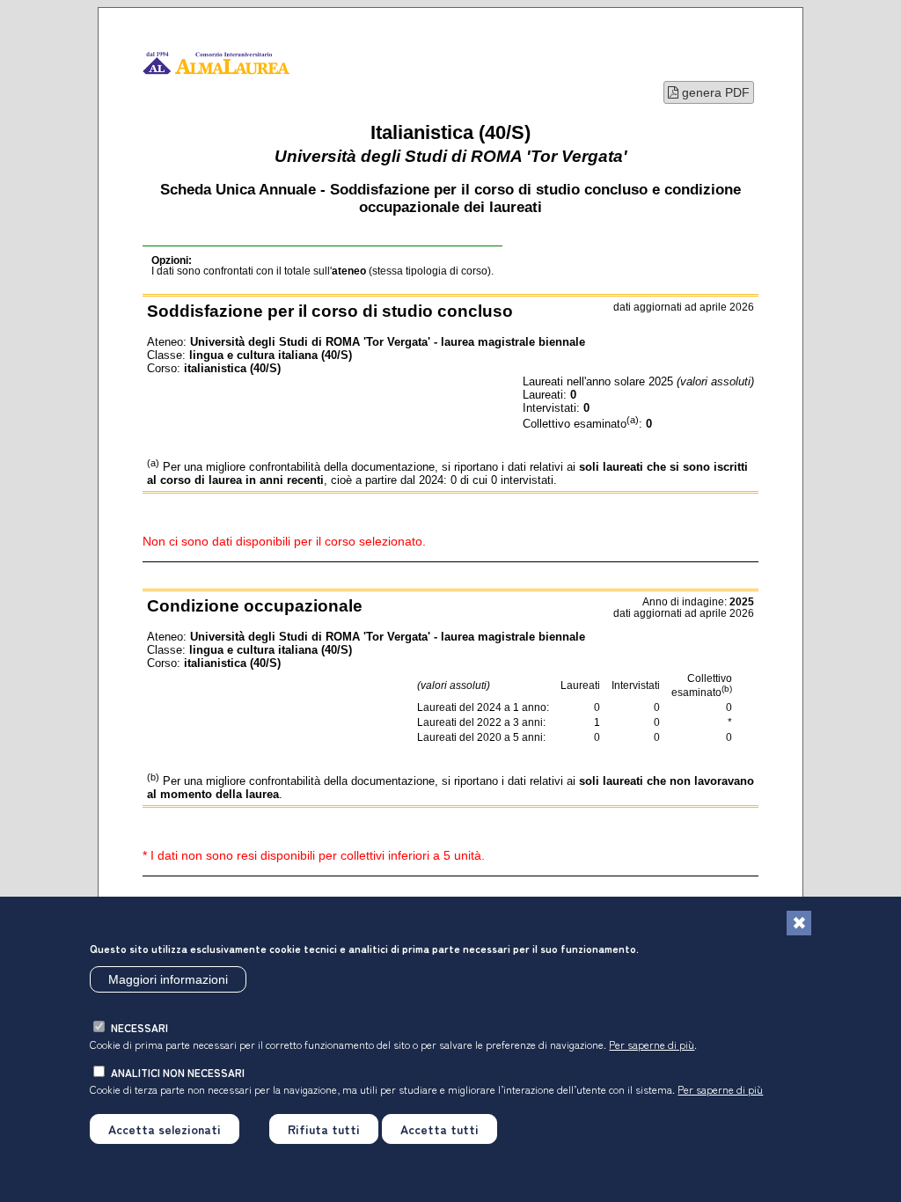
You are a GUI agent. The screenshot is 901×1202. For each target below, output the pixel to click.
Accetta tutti (439, 1129)
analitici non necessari (178, 1072)
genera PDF (714, 92)
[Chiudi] (799, 923)
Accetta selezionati (164, 1129)
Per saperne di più (651, 1044)
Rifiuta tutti (324, 1129)
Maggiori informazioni (168, 979)
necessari (139, 1027)
